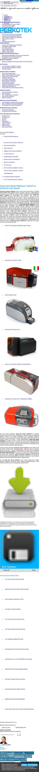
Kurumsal (6, 23)
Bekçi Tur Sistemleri (9, 162)
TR (27, 0)
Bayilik (6, 19)
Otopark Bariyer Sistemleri (11, 156)
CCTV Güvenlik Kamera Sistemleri (13, 179)
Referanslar (7, 20)
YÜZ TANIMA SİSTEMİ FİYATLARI (14, 639)
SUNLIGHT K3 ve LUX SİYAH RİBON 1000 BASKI (18, 659)
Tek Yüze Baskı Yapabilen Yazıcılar (13, 168)
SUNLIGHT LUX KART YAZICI (13, 260)
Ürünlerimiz (7, 22)
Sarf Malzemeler (8, 173)
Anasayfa (2, 134)
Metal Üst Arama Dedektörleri (12, 159)
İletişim (6, 15)
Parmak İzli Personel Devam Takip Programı (17, 589)
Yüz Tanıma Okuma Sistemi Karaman (15, 629)
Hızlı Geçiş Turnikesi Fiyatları (13, 609)
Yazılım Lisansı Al (4, 2)
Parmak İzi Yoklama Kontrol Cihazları (15, 679)
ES (32, 0)
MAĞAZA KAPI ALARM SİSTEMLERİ (15, 699)
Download (7, 16)
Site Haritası (3, 762)
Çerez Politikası (32, 765)
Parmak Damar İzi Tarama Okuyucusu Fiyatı (17, 649)
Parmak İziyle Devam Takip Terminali (15, 689)
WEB (23, 0)
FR (30, 0)
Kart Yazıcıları (7, 165)
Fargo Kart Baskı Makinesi (11, 136)
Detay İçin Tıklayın (8, 751)
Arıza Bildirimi (15, 2)
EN (29, 0)
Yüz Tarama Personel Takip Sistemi (14, 619)
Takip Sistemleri (8, 148)
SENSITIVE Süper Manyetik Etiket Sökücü (16, 669)
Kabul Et (24, 765)
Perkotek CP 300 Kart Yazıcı (12, 329)
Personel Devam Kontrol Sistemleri (13, 142)
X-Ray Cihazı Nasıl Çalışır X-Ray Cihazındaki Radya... (19, 709)
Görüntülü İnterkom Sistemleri (12, 176)
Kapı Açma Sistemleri (10, 145)
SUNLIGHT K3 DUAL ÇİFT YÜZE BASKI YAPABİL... (19, 399)
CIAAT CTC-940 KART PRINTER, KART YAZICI (18, 225)
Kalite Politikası (11, 762)
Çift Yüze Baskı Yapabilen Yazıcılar (13, 170)
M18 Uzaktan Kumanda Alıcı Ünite (14, 599)
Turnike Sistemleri (9, 154)
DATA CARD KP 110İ (10, 295)
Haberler (6, 18)
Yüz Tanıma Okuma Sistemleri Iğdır (14, 579)
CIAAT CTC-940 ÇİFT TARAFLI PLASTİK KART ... (18, 364)
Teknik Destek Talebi (26, 2)
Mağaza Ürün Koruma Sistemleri (13, 151)
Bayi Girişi (36, 0)
